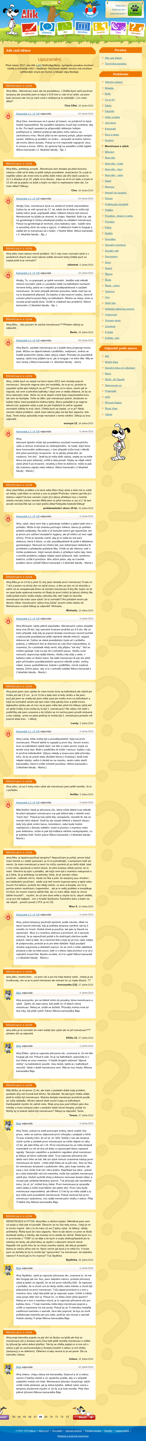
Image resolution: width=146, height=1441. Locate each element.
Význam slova (113, 320)
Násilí (108, 180)
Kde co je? (44, 1431)
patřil (38, 65)
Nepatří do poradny (116, 192)
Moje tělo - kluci (113, 169)
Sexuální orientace (115, 244)
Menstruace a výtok (19, 86)
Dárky (108, 105)
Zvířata (109, 332)
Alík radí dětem (113, 57)
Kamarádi (110, 128)
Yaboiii (108, 414)
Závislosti (110, 326)
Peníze (109, 198)
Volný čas (110, 303)
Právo (108, 227)
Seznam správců (74, 1431)
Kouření (109, 140)
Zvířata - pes (112, 337)
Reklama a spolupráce (73, 1436)
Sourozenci (111, 256)
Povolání (110, 221)
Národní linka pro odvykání (120, 367)
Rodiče (109, 233)
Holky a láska (112, 117)
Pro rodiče (57, 1431)
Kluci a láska (112, 134)
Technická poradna (115, 63)
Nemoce (109, 186)
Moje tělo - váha (114, 175)
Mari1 (108, 373)
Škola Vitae (111, 408)
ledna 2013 (86, 332)
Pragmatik (110, 391)
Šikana (109, 273)
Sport (108, 262)
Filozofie (109, 111)
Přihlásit (134, 13)
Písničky (108, 1431)
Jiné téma (110, 122)
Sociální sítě (112, 250)
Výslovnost (111, 314)
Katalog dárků (122, 1431)
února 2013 (85, 105)
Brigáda (109, 88)
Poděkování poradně (116, 204)
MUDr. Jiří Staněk (115, 379)
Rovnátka (110, 239)
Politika (109, 210)
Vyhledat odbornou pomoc (119, 308)
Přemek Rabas (113, 402)
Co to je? (110, 99)
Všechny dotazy (114, 82)
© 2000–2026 (26, 1431)
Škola (108, 279)
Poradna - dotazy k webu (119, 215)
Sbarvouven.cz (113, 385)
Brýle (108, 93)
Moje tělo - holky (114, 163)
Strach (108, 268)
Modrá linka (111, 362)
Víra (107, 297)
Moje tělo (110, 157)
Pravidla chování (93, 1431)
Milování (109, 151)
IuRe (107, 396)
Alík (107, 356)
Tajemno (109, 291)
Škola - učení (112, 285)
